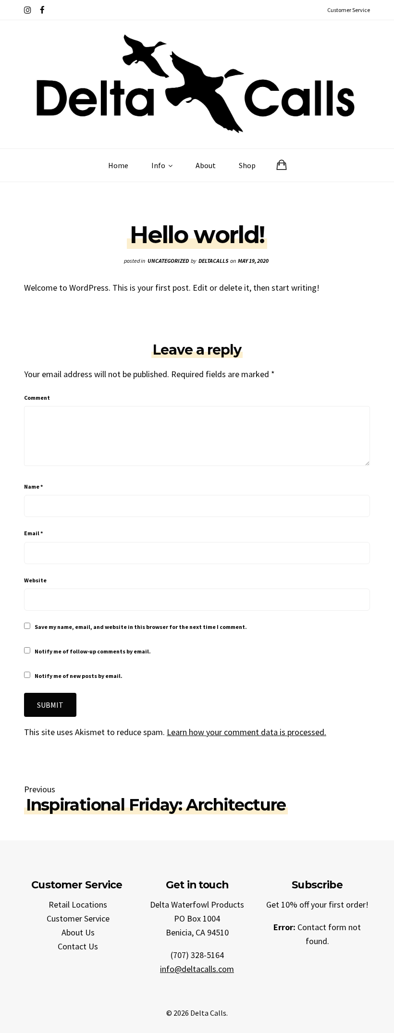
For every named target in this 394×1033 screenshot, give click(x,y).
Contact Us (78, 946)
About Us (78, 932)
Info (159, 165)
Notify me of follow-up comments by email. (93, 651)
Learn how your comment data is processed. (246, 732)
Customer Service (78, 918)
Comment (37, 397)
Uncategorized (168, 260)
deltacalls (213, 260)
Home (118, 165)
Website (35, 580)
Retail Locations (78, 904)
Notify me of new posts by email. (79, 675)
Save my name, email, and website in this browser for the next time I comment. (141, 626)
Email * (33, 533)
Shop (247, 165)
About (206, 165)
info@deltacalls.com (197, 968)
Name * (33, 486)
